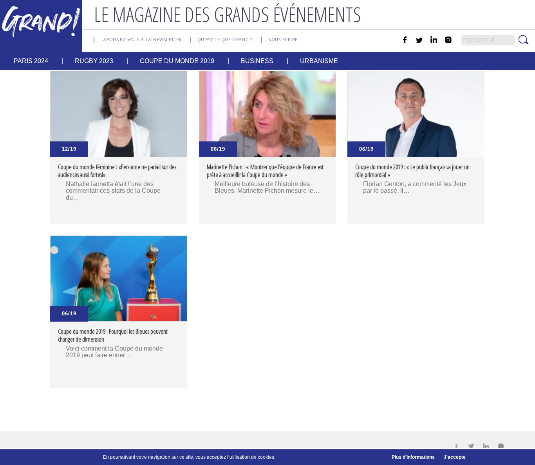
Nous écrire (283, 39)
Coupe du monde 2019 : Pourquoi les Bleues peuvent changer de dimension (113, 335)
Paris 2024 (31, 61)
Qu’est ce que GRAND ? (225, 39)
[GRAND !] (41, 21)
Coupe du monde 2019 (177, 61)
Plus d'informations (413, 457)
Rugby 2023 (94, 61)
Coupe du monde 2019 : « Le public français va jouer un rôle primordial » (412, 171)
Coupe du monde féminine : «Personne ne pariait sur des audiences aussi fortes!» (117, 171)
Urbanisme (319, 61)
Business (257, 61)
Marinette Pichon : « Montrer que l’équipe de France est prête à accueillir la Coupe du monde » (265, 171)
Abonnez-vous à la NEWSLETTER (142, 39)
